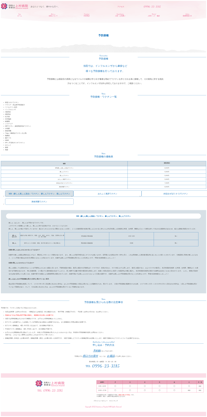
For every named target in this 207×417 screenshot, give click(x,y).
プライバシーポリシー (101, 401)
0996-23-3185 (106, 366)
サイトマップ (113, 401)
